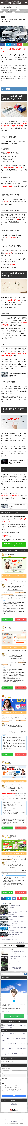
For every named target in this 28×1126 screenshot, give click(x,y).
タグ (3, 1083)
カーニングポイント (11, 1024)
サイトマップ (14, 1121)
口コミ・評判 (19, 619)
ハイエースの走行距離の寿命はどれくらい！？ (9, 939)
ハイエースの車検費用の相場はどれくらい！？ (18, 942)
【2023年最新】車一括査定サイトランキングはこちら (14, 1016)
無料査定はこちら (6, 619)
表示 (8, 89)
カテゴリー (4, 1078)
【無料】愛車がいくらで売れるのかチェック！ (14, 544)
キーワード (4, 1073)
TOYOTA (3, 903)
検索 (14, 1095)
